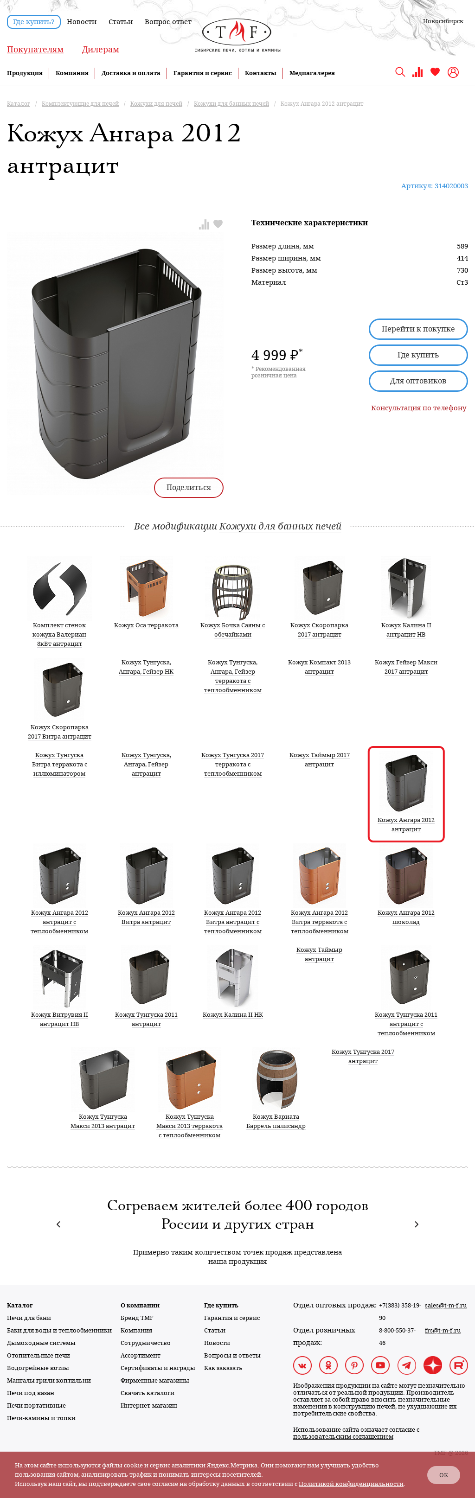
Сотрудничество (146, 1342)
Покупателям (35, 49)
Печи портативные (36, 1405)
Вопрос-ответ (168, 22)
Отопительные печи (38, 1355)
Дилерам (100, 49)
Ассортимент (140, 1355)
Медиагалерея (312, 73)
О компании (140, 1305)
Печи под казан (30, 1393)
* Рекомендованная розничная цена (278, 372)
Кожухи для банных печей (280, 526)
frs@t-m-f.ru (443, 1330)
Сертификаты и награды (158, 1367)
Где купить (418, 355)
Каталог (20, 1305)
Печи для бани (29, 1317)
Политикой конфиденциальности (351, 1483)
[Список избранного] (435, 75)
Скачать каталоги (147, 1393)
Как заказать (223, 1367)
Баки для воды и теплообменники (59, 1330)
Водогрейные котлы (38, 1367)
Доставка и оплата (131, 73)
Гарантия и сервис (202, 73)
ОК (443, 1475)
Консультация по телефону (418, 408)
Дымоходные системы (41, 1342)
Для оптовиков (418, 380)
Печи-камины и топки (41, 1418)
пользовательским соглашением (343, 1436)
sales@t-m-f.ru (446, 1305)
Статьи (121, 22)
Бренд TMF (137, 1317)
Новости (81, 22)
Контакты (260, 73)
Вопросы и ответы (232, 1355)
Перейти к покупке (418, 329)
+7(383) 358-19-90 (400, 1311)
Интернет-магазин (149, 1405)
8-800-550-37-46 (397, 1336)
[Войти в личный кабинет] (454, 72)
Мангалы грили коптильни (49, 1380)
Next (416, 1224)
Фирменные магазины (155, 1380)
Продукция (25, 73)
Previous (58, 1224)
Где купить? (34, 22)
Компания (72, 73)
